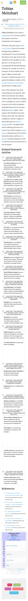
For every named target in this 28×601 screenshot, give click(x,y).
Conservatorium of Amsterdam (12, 83)
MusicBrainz (9, 560)
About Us (8, 589)
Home (9, 585)
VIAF (10, 545)
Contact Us (17, 585)
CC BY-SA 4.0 (19, 570)
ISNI (7, 545)
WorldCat (14, 545)
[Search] (14, 2)
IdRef (7, 565)
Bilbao (11, 110)
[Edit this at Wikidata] (14, 539)
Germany (8, 554)
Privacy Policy (14, 593)
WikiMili (5, 2)
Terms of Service (18, 589)
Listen (23, 2)
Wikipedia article (21, 569)
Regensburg (6, 35)
